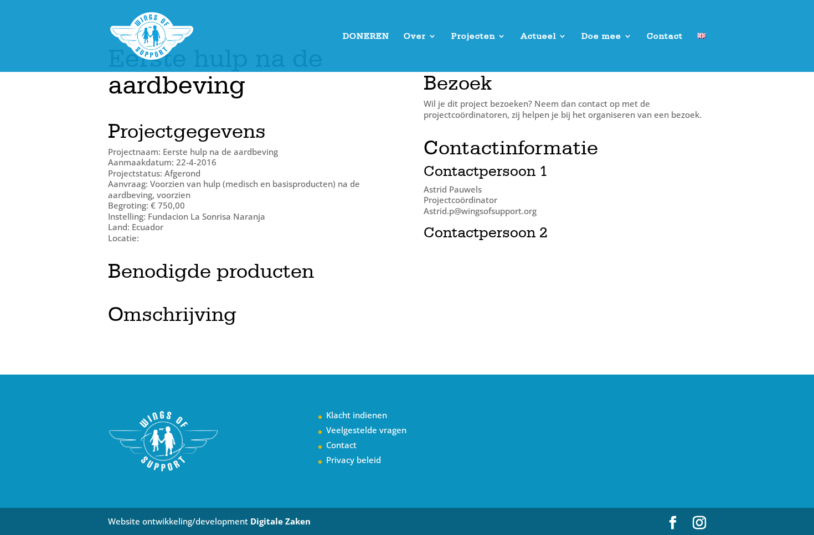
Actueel (538, 36)
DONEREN (366, 36)
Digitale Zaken (280, 521)
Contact (665, 36)
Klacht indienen (356, 414)
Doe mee (601, 36)
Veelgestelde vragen (366, 429)
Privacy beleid (353, 459)
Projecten (473, 36)
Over (415, 36)
